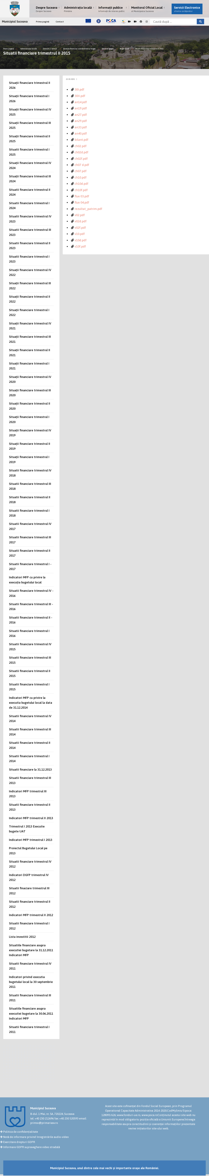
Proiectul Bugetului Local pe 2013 (28, 850)
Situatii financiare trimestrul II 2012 (29, 904)
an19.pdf (81, 108)
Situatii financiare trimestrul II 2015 (149, 49)
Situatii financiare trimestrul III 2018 (30, 486)
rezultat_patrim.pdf (88, 209)
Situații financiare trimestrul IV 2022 (30, 272)
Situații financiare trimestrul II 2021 (29, 352)
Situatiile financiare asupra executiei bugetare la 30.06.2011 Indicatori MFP (31, 1013)
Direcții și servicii (50, 49)
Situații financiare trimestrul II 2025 (29, 138)
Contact (60, 21)
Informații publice (111, 9)
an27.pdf (81, 114)
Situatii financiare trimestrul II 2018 (29, 499)
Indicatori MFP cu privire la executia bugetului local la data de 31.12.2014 (30, 702)
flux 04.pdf (82, 202)
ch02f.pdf (81, 158)
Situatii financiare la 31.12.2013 (30, 769)
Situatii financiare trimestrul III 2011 (30, 997)
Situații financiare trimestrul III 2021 (30, 339)
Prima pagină (42, 21)
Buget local (124, 49)
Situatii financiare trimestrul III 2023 (30, 232)
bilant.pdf (81, 139)
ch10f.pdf (81, 190)
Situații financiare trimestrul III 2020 (30, 392)
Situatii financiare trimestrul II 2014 (29, 745)
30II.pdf (80, 96)
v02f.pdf (80, 227)
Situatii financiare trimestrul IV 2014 (30, 718)
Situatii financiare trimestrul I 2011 (29, 1029)
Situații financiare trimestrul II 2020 (29, 406)
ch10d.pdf (81, 183)
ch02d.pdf (81, 152)
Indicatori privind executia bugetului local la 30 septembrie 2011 (31, 982)
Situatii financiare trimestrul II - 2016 (30, 620)
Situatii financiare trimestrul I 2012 (29, 925)
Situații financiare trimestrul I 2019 (29, 459)
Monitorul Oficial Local (146, 9)
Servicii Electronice (187, 9)
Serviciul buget (108, 49)
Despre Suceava (46, 9)
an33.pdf (81, 127)
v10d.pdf (81, 240)
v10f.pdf (80, 246)
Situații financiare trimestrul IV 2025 (30, 112)
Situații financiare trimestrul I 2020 (29, 419)
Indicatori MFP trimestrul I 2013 (30, 840)
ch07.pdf (81, 171)
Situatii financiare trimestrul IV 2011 (30, 966)
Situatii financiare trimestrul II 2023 (29, 245)
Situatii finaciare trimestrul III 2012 (29, 890)
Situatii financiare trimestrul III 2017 (30, 539)
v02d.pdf (81, 221)
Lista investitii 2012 (22, 936)
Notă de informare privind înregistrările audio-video (36, 1137)
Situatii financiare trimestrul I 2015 (29, 686)
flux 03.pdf (82, 196)
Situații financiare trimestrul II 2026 (29, 85)
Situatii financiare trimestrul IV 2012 (30, 864)
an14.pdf (81, 102)
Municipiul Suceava (15, 21)
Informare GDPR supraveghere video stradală (31, 1147)
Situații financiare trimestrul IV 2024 (30, 165)
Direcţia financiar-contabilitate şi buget (79, 49)
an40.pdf (81, 133)
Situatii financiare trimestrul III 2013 (30, 780)
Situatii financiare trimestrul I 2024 (29, 205)
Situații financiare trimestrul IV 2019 (30, 432)
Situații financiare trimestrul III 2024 (30, 178)
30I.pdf (79, 89)
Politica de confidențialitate (20, 1131)
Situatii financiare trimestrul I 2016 (29, 633)
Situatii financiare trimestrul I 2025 (29, 152)
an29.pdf (81, 121)
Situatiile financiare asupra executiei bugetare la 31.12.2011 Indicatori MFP (31, 950)
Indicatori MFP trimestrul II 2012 (31, 915)
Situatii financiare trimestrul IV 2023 (30, 218)
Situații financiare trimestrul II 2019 (29, 446)
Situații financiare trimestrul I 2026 (29, 98)
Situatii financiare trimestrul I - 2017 (30, 566)
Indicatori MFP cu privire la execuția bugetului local (27, 579)
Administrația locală (78, 9)
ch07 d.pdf (82, 165)
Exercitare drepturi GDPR (19, 1142)
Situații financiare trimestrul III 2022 (30, 285)
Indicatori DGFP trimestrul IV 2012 (29, 877)
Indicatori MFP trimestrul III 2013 (28, 793)
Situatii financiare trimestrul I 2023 (29, 259)
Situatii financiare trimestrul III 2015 (30, 660)
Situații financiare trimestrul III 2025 (30, 125)
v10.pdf (80, 234)
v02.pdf (80, 215)
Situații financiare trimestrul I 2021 (29, 366)
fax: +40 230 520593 (66, 1118)
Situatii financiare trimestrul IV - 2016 (31, 593)
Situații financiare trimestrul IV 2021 (30, 326)
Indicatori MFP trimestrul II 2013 (31, 818)
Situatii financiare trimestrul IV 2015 (30, 646)
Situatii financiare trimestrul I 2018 (29, 513)
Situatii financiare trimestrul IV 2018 (30, 473)
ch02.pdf (81, 146)
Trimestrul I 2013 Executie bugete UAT (27, 829)
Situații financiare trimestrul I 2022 (29, 312)
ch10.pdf (81, 177)
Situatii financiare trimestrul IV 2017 (30, 526)
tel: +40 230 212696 (42, 1118)
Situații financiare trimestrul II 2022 (29, 299)
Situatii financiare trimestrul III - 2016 (31, 606)
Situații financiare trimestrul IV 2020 (30, 379)
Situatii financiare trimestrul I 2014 (29, 758)
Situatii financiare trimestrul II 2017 (29, 553)
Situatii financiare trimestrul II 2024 (29, 192)
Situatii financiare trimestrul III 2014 (30, 731)
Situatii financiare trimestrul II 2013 (29, 807)
